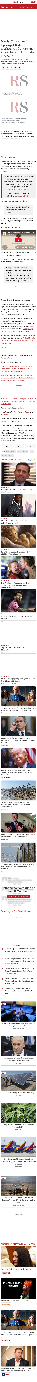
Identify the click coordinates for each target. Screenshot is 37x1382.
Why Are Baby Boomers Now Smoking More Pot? (18, 1125)
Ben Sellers (4, 839)
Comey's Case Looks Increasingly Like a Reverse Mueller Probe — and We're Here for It (18, 835)
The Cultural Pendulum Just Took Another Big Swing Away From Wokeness (18, 1024)
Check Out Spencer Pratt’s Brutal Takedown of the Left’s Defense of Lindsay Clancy (18, 1369)
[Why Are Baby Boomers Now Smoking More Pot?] (18, 1112)
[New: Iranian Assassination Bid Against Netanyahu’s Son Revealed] (18, 1046)
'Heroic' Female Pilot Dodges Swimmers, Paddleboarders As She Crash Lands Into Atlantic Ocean (15, 804)
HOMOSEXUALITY (7, 455)
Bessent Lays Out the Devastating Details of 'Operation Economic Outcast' (21, 7)
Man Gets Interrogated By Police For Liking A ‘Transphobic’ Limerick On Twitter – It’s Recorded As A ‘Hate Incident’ (17, 368)
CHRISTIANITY (10, 451)
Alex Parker (6, 59)
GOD (31, 451)
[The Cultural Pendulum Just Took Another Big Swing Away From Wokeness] (18, 1011)
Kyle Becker (4, 809)
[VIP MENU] (33, 2)
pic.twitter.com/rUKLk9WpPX (18, 189)
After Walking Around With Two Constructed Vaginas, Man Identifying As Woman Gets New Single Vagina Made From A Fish (17, 377)
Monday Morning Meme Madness (14, 1300)
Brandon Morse (18, 1028)
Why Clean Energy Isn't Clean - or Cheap (18, 1092)
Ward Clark (18, 1063)
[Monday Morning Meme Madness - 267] (18, 1288)
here (23, 321)
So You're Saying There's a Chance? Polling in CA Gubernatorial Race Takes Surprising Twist (18, 709)
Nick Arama (4, 745)
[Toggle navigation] (2, 2)
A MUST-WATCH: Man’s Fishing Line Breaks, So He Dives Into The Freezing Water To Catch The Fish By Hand (18, 401)
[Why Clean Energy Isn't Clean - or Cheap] (18, 1080)
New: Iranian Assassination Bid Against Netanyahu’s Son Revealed (18, 1059)
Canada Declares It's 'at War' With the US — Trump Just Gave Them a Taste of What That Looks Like (16, 772)
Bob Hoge (4, 713)
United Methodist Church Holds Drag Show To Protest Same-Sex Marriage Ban (18, 340)
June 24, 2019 (25, 196)
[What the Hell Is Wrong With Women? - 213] (18, 1256)
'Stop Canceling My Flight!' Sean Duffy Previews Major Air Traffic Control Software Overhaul (18, 1161)
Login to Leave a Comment (18, 896)
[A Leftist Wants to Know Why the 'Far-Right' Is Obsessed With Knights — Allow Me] (18, 1185)
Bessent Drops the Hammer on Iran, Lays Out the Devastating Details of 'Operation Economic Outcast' (18, 740)
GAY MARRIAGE (23, 451)
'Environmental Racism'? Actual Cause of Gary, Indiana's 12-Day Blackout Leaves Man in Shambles (17, 866)
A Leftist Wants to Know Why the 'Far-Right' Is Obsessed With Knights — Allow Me (18, 1200)
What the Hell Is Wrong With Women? (16, 1269)
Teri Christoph (5, 777)
